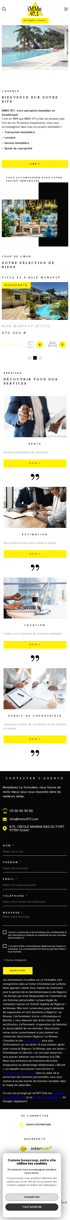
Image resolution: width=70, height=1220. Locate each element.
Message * (13, 912)
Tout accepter (31, 1206)
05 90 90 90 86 (21, 811)
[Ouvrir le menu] (66, 9)
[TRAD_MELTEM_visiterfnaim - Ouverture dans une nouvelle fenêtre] (23, 1149)
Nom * (9, 845)
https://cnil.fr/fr (32, 1040)
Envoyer (17, 970)
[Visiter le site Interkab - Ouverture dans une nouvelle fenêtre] (41, 1148)
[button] (29, 358)
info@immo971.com (24, 819)
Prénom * (12, 862)
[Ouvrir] (4, 9)
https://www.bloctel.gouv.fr (19, 1073)
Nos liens (61, 1202)
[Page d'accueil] (35, 9)
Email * (10, 879)
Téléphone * (15, 896)
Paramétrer (31, 1197)
